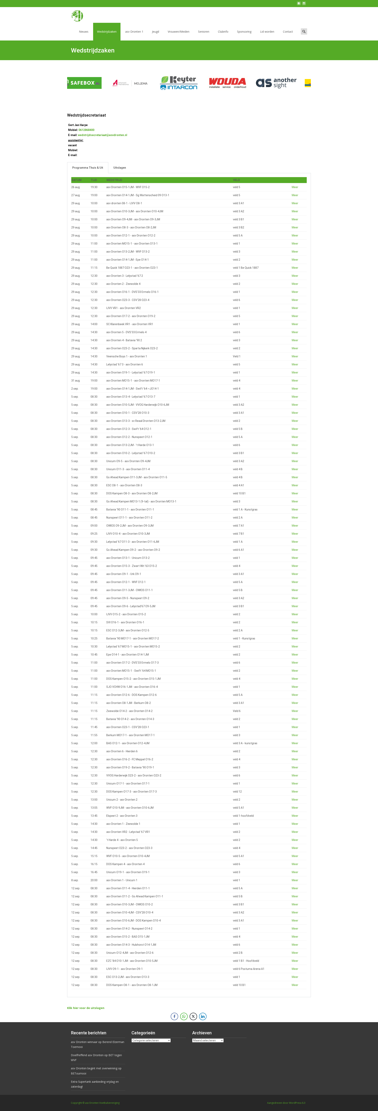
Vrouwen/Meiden (178, 31)
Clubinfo (223, 31)
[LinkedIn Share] (203, 1016)
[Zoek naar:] (304, 31)
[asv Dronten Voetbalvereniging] (74, 15)
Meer (295, 187)
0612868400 (86, 130)
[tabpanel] (189, 585)
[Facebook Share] (174, 1016)
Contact (288, 31)
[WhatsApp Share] (184, 1016)
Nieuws (83, 31)
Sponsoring (244, 31)
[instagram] (304, 5)
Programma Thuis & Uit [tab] (87, 167)
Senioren (203, 31)
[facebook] (299, 5)
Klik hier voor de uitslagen (85, 1008)
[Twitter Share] (193, 1016)
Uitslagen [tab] (119, 167)
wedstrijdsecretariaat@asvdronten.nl (102, 135)
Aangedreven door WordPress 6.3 (286, 1103)
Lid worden (267, 31)
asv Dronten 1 (134, 31)
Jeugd (155, 31)
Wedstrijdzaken (107, 31)
